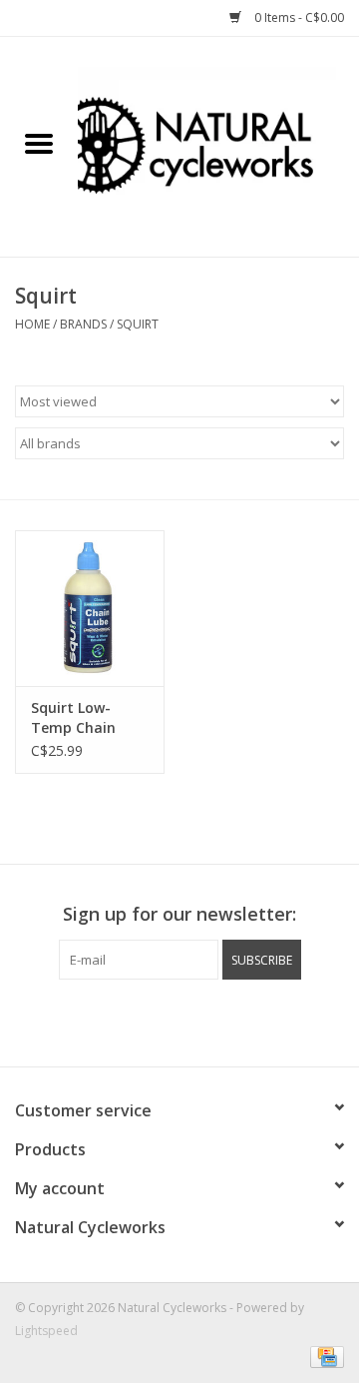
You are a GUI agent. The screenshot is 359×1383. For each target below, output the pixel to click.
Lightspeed (46, 1330)
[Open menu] (39, 143)
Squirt (138, 324)
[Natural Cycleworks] (218, 145)
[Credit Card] (323, 1355)
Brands (83, 324)
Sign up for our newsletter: (179, 914)
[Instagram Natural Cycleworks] (179, 1021)
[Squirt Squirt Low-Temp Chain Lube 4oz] (90, 608)
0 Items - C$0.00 (297, 17)
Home (32, 324)
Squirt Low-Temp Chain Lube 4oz (73, 718)
